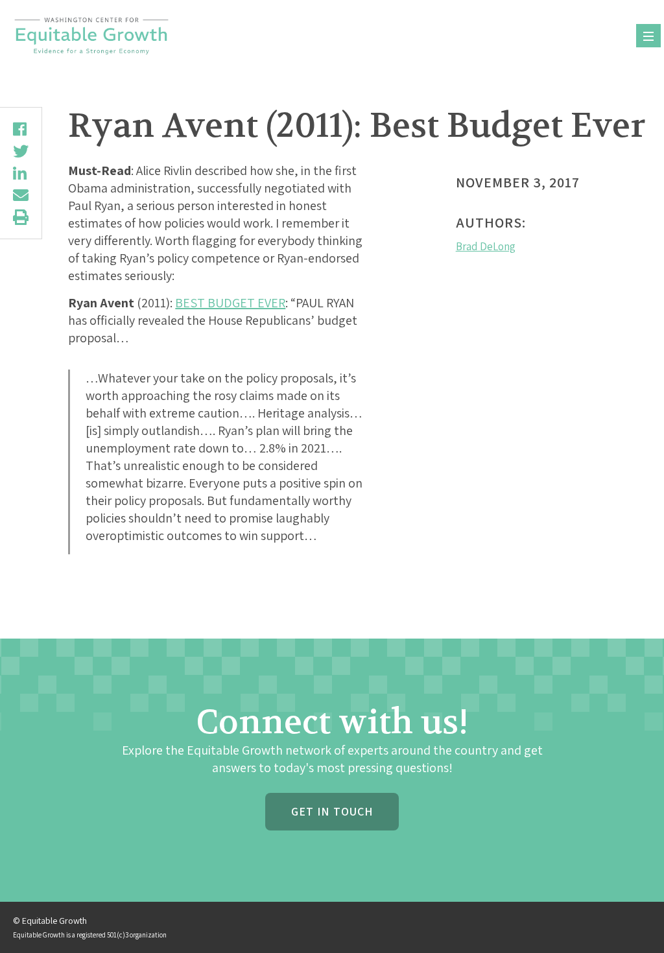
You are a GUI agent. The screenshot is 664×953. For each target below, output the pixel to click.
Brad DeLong (486, 246)
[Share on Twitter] (21, 151)
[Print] (21, 217)
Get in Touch (332, 811)
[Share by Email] (21, 195)
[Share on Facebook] (21, 129)
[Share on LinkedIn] (21, 173)
